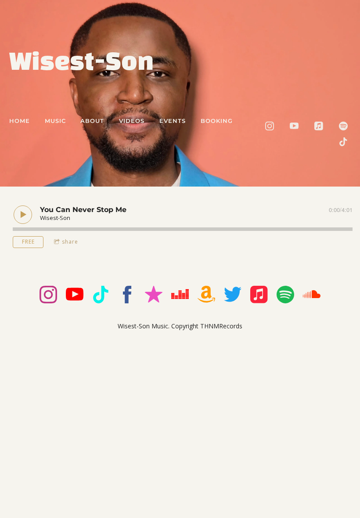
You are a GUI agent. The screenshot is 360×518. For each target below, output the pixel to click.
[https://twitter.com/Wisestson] (232, 296)
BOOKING (217, 120)
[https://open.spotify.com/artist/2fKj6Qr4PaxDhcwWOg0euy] (343, 126)
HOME (19, 120)
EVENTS (172, 120)
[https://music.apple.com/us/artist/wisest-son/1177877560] (318, 126)
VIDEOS (131, 120)
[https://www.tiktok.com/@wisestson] (343, 141)
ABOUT (92, 120)
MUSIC (55, 120)
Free (28, 241)
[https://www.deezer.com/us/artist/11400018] (180, 296)
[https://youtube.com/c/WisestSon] (294, 126)
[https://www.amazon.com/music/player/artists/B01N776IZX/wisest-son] (206, 296)
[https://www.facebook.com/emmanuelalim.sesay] (127, 296)
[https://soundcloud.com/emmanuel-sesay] (311, 296)
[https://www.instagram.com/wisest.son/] (269, 126)
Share (70, 241)
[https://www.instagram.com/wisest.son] (48, 296)
